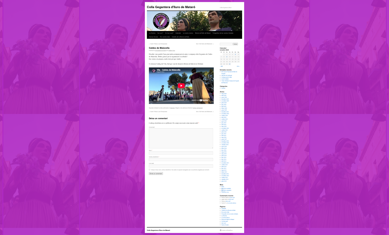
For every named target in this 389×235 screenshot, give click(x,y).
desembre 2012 (225, 174)
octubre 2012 (224, 177)
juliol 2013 (224, 166)
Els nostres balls (165, 37)
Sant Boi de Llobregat (226, 75)
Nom (150, 150)
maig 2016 (224, 152)
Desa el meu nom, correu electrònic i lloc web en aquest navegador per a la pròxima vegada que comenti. (180, 170)
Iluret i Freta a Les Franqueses (158, 44)
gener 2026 (224, 97)
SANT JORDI (225, 79)
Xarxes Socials (153, 37)
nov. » (238, 66)
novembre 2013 (225, 163)
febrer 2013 (224, 172)
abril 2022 (223, 124)
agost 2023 (224, 121)
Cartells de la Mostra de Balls (180, 37)
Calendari (178, 33)
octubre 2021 (224, 130)
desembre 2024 (225, 112)
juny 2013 (223, 168)
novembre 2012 (225, 175)
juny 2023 (223, 122)
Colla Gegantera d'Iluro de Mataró (171, 7)
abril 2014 (223, 161)
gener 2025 (224, 110)
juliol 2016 (224, 148)
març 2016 (224, 153)
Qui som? (160, 33)
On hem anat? (169, 33)
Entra (222, 186)
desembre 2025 (225, 99)
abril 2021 (223, 135)
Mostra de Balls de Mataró (203, 33)
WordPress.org (225, 192)
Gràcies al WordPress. (227, 230)
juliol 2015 (224, 155)
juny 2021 (223, 133)
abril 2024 (223, 117)
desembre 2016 (225, 141)
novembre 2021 (225, 128)
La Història (152, 33)
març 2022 (224, 126)
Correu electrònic (154, 157)
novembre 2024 (225, 113)
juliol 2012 (224, 181)
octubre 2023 (224, 119)
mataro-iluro (171, 50)
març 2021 (224, 137)
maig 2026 (224, 93)
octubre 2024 (224, 115)
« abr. (221, 66)
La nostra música (188, 33)
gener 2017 (224, 139)
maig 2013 (224, 170)
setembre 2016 (224, 144)
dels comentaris (226, 190)
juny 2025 (223, 104)
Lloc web (151, 163)
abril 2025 (223, 106)
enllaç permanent (198, 108)
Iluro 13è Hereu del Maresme (205, 44)
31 (229, 64)
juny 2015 (223, 157)
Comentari (152, 127)
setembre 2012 (224, 179)
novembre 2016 (225, 143)
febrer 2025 (224, 108)
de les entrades (226, 188)
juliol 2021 (224, 132)
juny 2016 (223, 150)
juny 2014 (223, 159)
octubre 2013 (224, 164)
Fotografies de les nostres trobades (223, 33)
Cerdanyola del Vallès (226, 77)
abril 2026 (223, 95)
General (172, 108)
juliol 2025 (224, 102)
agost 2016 (224, 146)
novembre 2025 (225, 101)
